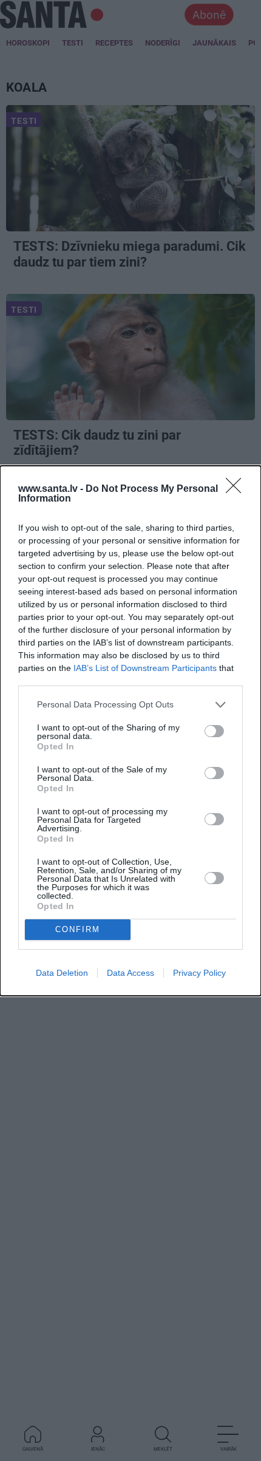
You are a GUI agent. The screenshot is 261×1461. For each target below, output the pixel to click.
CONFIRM (77, 929)
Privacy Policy (199, 973)
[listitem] (130, 704)
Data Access (130, 973)
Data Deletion (62, 973)
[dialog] (130, 731)
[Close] (237, 489)
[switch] (214, 731)
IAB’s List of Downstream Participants (145, 668)
